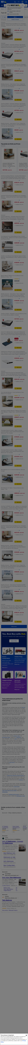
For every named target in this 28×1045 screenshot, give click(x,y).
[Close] (26, 1035)
